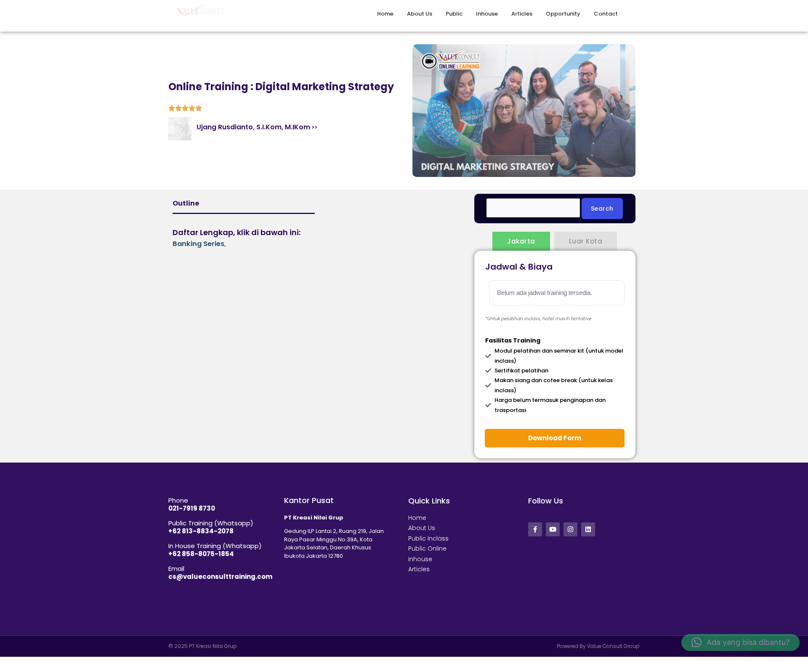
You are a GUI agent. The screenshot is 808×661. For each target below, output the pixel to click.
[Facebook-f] (535, 529)
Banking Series (198, 244)
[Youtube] (553, 529)
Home (385, 14)
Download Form (554, 438)
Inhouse (487, 14)
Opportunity (563, 14)
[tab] (521, 241)
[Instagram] (570, 529)
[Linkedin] (588, 529)
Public (454, 14)
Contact (606, 14)
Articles (521, 14)
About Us (419, 14)
